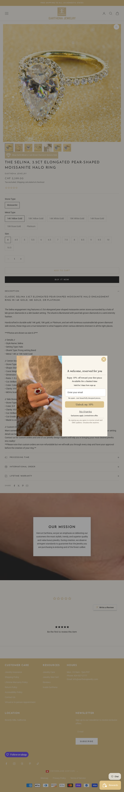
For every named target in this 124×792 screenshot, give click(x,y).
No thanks (85, 411)
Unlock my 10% (84, 404)
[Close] (103, 359)
